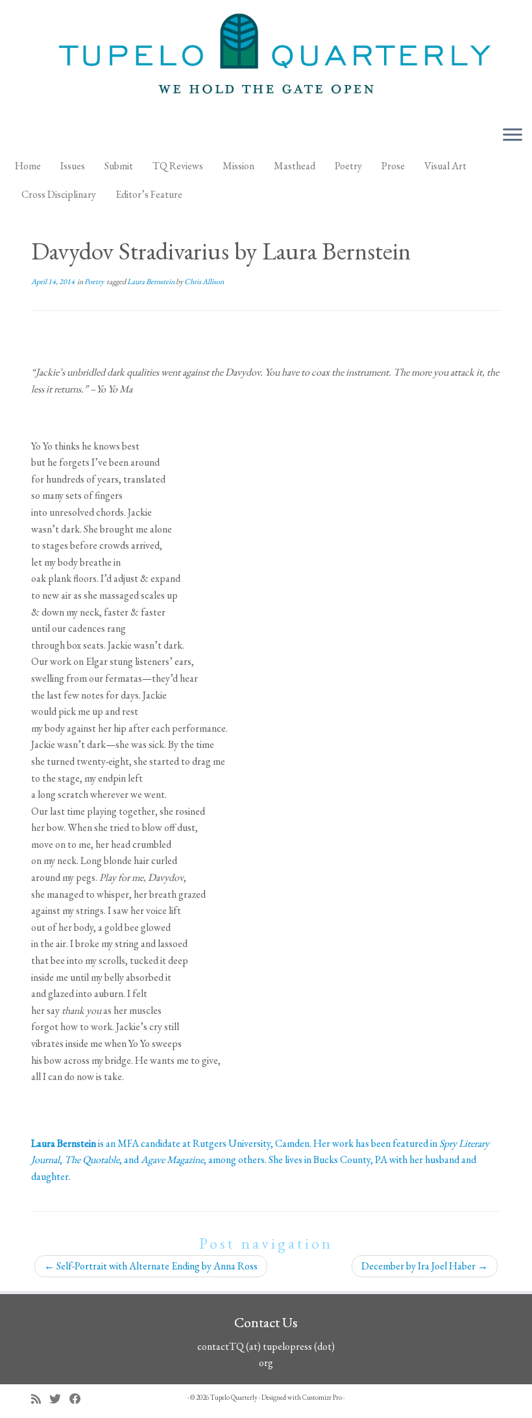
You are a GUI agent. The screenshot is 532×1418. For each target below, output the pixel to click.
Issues (72, 166)
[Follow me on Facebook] (79, 1399)
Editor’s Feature (148, 194)
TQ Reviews (177, 166)
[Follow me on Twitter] (59, 1399)
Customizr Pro (322, 1397)
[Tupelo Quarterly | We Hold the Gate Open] (266, 57)
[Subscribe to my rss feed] (40, 1399)
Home (28, 166)
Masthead (294, 166)
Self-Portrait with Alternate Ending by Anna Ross (151, 1266)
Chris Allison (204, 281)
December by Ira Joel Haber (424, 1266)
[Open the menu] (512, 135)
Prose (393, 166)
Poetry (348, 166)
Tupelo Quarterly (234, 1397)
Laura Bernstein (151, 281)
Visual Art (445, 166)
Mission (238, 166)
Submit (118, 166)
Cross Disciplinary (58, 194)
